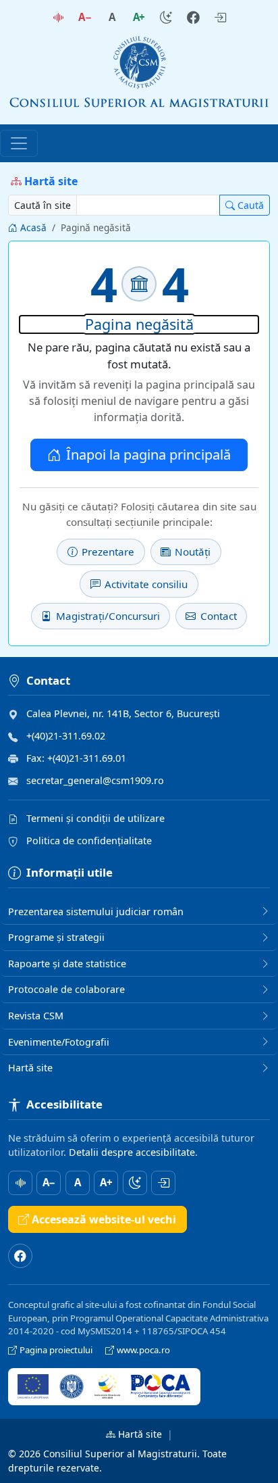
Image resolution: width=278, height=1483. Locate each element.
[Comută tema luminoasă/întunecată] (166, 17)
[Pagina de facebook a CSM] (193, 17)
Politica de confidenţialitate (89, 840)
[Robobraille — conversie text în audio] (58, 17)
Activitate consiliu (146, 584)
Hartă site (140, 1434)
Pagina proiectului (57, 1350)
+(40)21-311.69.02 (65, 735)
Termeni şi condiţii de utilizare (95, 818)
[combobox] (148, 205)
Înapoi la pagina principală (148, 454)
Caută (251, 205)
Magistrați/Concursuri (108, 616)
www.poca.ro (143, 1350)
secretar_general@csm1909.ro (95, 780)
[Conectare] (220, 17)
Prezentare (108, 551)
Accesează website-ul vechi (104, 1219)
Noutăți (193, 551)
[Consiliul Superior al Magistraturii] (139, 74)
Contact (218, 616)
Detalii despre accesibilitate (132, 1152)
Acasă (33, 227)
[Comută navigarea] (19, 143)
